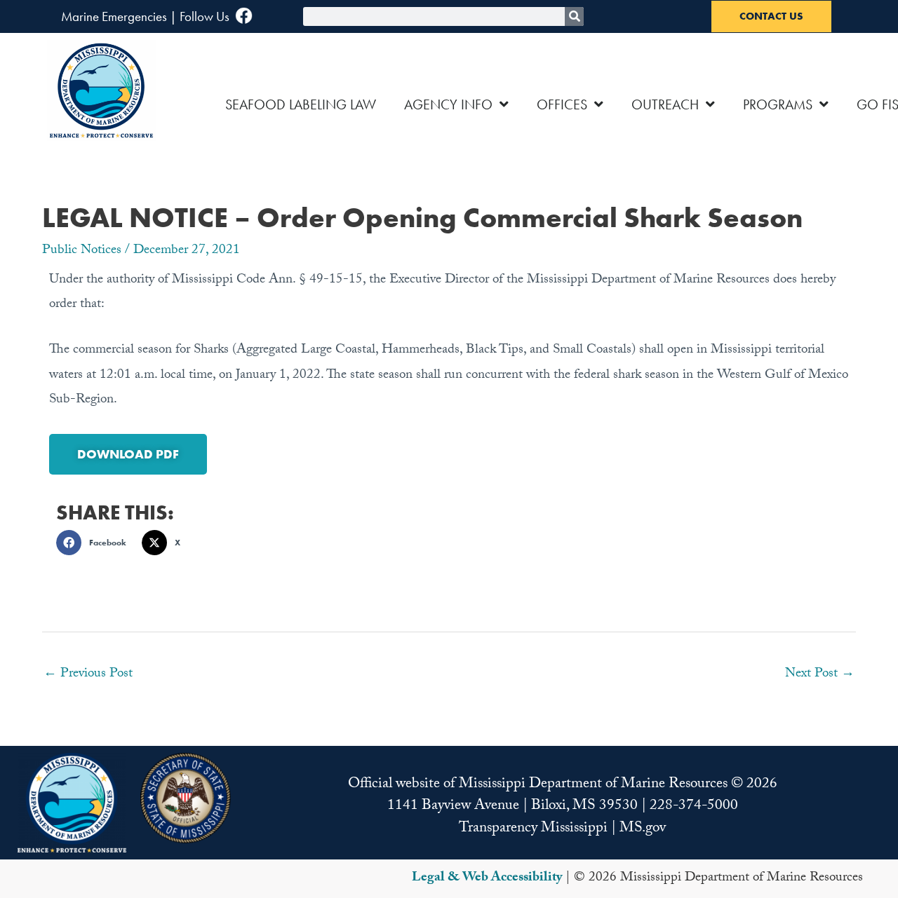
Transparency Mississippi (533, 829)
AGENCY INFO (448, 104)
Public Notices (81, 251)
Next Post (820, 674)
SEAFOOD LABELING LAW (300, 104)
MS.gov (642, 829)
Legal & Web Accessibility (487, 878)
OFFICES (562, 104)
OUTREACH (665, 104)
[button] (95, 542)
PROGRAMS (777, 104)
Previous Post (88, 674)
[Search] (574, 16)
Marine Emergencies (114, 16)
